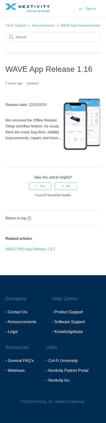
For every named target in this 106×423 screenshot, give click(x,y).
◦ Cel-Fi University (62, 361)
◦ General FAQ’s (19, 361)
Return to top (15, 218)
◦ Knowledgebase (67, 332)
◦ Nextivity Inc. (58, 380)
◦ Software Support (68, 322)
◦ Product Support (67, 312)
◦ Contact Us (16, 312)
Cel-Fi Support (16, 25)
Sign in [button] (90, 9)
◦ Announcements (20, 322)
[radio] (40, 186)
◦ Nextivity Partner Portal (67, 370)
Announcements (43, 25)
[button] (80, 8)
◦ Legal (11, 332)
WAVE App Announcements (80, 25)
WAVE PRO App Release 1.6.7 (30, 249)
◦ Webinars (15, 370)
